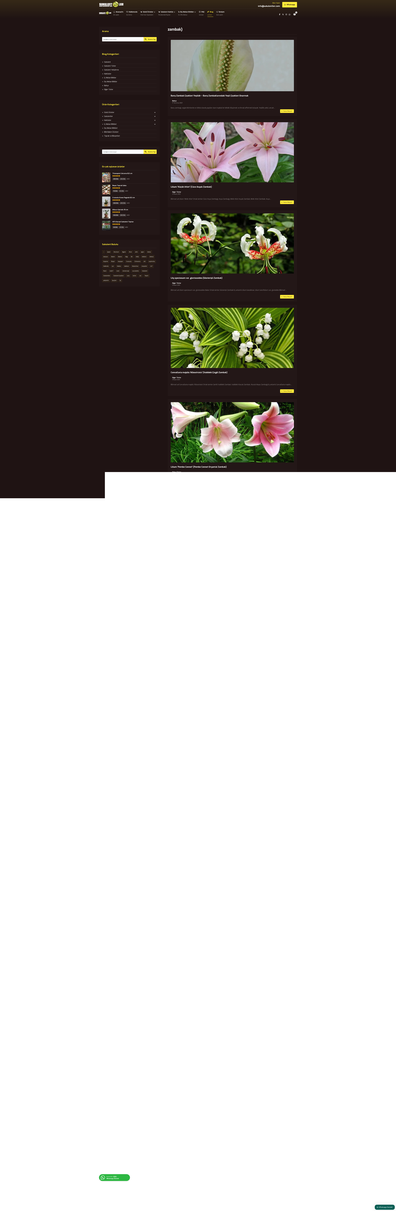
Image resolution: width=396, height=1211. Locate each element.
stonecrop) (126, 271)
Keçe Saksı (257, 1185)
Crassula (128, 261)
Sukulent (107, 62)
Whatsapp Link (259, 1189)
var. (140, 276)
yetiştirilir (106, 280)
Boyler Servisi (258, 1192)
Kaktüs (119, 266)
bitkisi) (151, 257)
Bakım (113, 257)
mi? (151, 266)
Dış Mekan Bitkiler (110, 82)
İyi (120, 280)
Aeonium (116, 252)
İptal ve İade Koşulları (261, 1175)
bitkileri (144, 257)
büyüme (105, 261)
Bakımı (120, 257)
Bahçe (174, 101)
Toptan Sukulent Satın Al (262, 1182)
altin (136, 252)
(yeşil (108, 252)
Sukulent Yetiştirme (111, 70)
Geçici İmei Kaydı (259, 1199)
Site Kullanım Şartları (261, 1172)
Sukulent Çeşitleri (118, 276)
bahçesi (105, 257)
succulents (135, 271)
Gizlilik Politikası (259, 1179)
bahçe (149, 252)
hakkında (105, 266)
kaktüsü (126, 266)
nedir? (111, 271)
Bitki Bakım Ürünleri (111, 132)
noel (118, 271)
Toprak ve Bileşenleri (112, 136)
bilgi (126, 257)
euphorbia (152, 261)
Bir (132, 257)
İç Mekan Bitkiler (110, 78)
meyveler (144, 266)
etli (145, 261)
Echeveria (137, 261)
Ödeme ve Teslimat (260, 1169)
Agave (124, 252)
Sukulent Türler (178, 755)
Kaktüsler (107, 74)
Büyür (113, 261)
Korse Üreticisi (258, 1195)
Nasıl (104, 271)
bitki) (137, 257)
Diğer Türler (176, 192)
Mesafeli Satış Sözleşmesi (263, 1166)
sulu (128, 276)
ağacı (142, 252)
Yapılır (146, 276)
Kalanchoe (135, 266)
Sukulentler (108, 116)
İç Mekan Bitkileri (110, 124)
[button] (294, 14)
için (113, 266)
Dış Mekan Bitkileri (110, 128)
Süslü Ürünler (109, 112)
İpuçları (114, 280)
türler (134, 276)
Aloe (130, 252)
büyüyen (120, 261)
